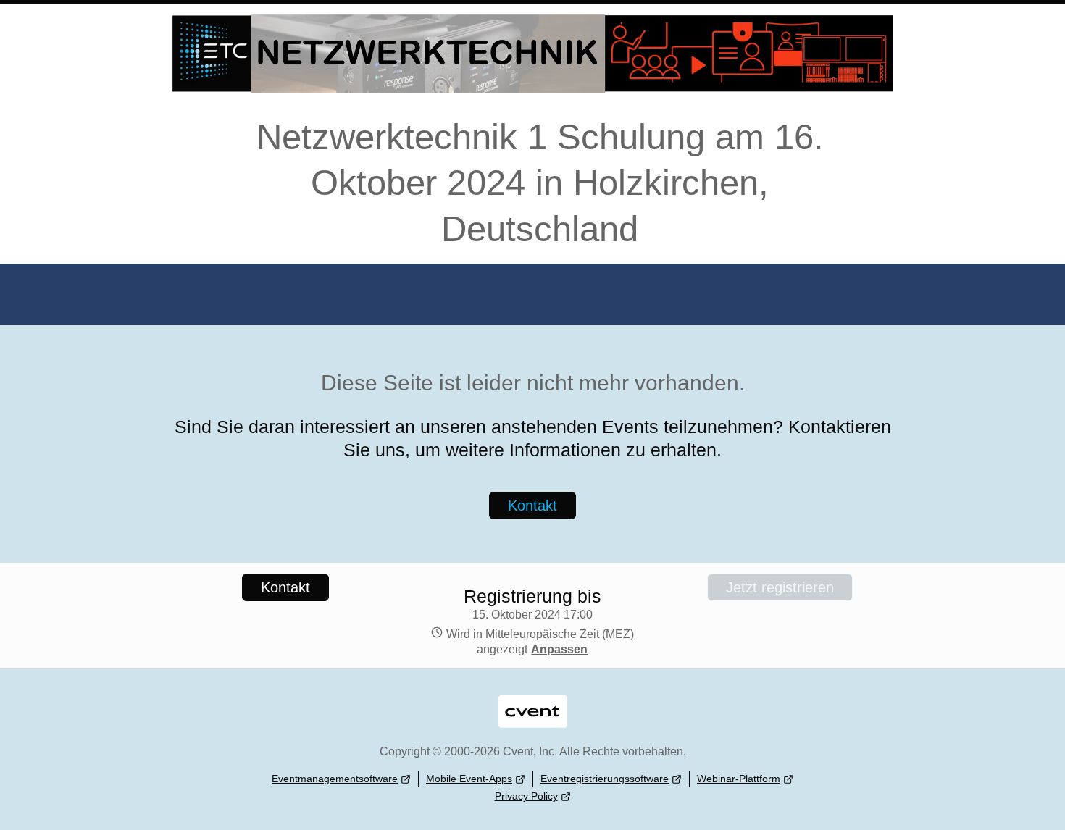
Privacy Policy (526, 796)
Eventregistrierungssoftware (604, 778)
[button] (557, 649)
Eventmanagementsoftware (335, 778)
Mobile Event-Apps (469, 778)
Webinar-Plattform (738, 778)
